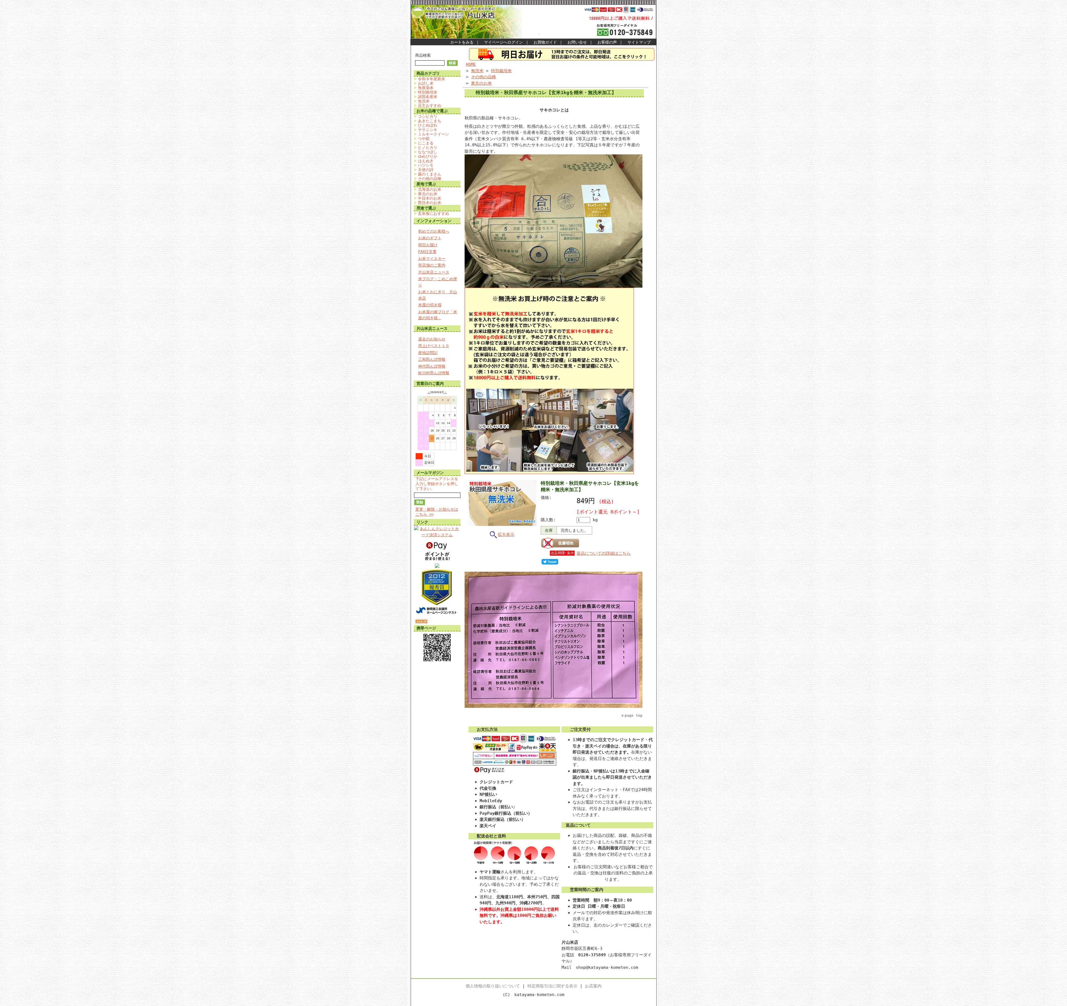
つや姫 (424, 138)
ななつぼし (427, 152)
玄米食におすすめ (433, 213)
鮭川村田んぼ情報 (433, 373)
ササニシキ (427, 129)
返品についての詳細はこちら (604, 553)
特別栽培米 (427, 92)
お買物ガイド (545, 42)
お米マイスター (431, 258)
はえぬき (425, 161)
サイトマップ (639, 42)
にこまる (425, 143)
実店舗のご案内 (431, 265)
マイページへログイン (503, 42)
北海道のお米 (429, 189)
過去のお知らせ (431, 339)
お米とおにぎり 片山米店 (437, 295)
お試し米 (425, 83)
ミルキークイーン (433, 134)
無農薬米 (425, 88)
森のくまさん (429, 174)
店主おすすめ (429, 105)
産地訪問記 (428, 352)
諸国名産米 (427, 96)
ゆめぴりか (427, 156)
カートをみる (461, 42)
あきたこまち (429, 121)
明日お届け (428, 245)
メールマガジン (430, 473)
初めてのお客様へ (433, 231)
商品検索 (423, 55)
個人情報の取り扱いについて (493, 986)
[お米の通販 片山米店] (437, 566)
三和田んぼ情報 (431, 359)
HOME (471, 64)
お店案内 (593, 986)
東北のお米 (427, 194)
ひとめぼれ (427, 125)
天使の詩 (425, 169)
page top (633, 715)
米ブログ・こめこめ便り (437, 282)
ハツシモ (425, 165)
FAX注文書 (427, 251)
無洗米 (424, 101)
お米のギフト (430, 238)
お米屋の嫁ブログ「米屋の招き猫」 (437, 315)
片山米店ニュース (433, 272)
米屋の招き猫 (430, 305)
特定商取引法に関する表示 (552, 986)
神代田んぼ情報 (431, 366)
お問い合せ (577, 42)
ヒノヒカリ (427, 147)
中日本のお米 (429, 198)
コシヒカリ (427, 116)
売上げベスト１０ (433, 345)
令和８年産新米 (431, 79)
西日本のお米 (429, 202)
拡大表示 (506, 534)
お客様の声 (607, 42)
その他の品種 (429, 178)
